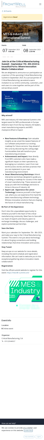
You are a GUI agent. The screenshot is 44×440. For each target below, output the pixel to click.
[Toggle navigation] (40, 4)
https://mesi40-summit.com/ (18, 273)
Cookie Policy (28, 430)
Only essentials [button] (29, 437)
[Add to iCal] (4, 57)
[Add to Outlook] (8, 57)
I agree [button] (39, 437)
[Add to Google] (11, 57)
